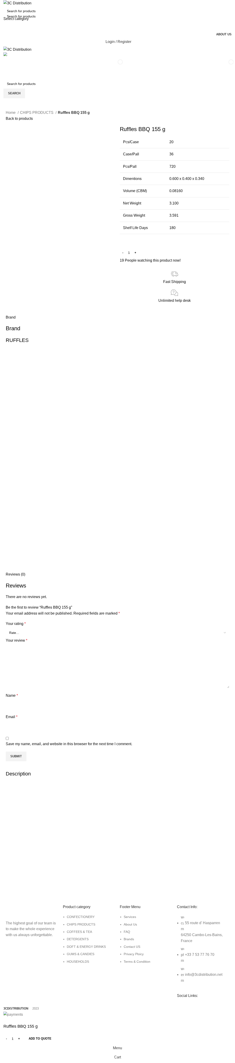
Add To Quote (40, 1038)
